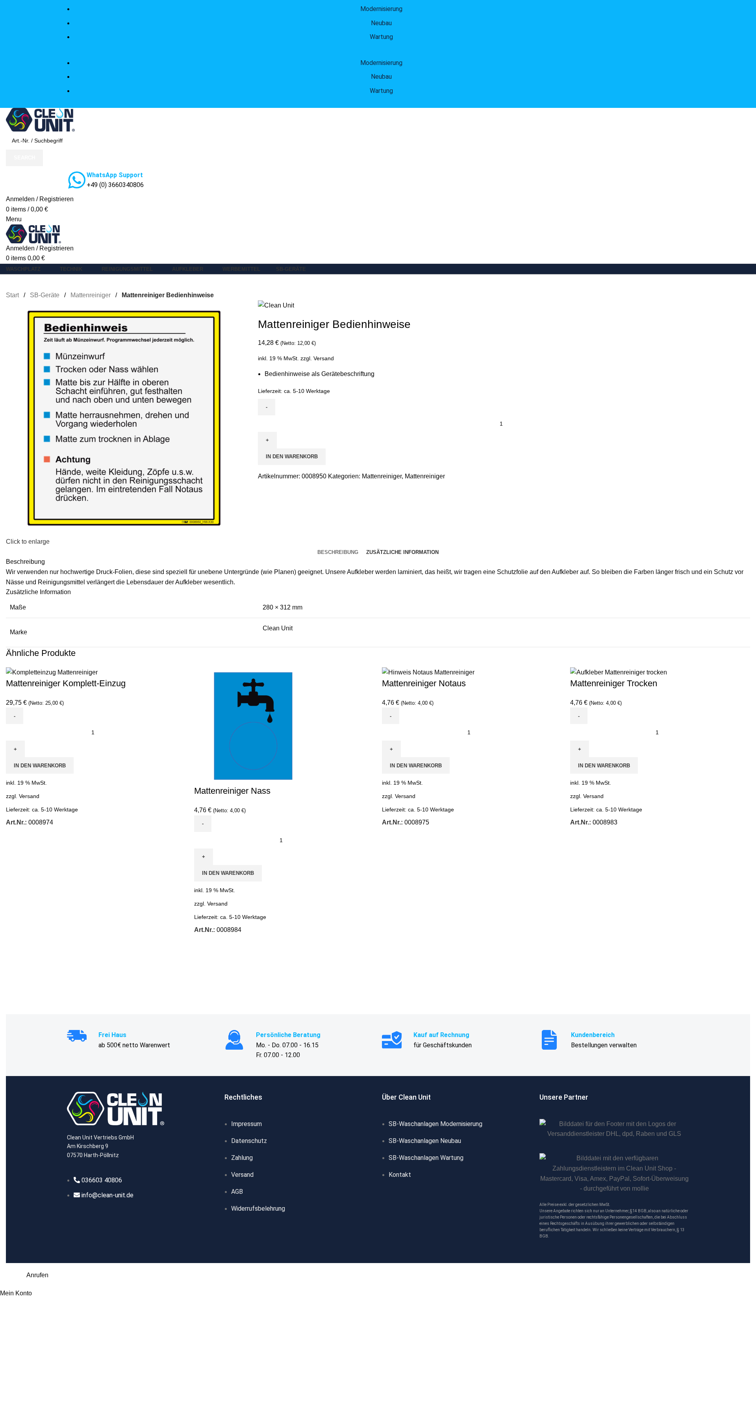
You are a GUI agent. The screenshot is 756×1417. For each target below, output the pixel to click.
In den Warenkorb (292, 456)
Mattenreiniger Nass (232, 791)
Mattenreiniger (91, 295)
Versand (323, 358)
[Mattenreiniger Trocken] (618, 672)
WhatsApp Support (115, 175)
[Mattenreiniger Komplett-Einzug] (52, 672)
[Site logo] (40, 119)
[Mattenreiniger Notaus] (428, 672)
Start (13, 295)
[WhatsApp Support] (77, 180)
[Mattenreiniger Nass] (253, 725)
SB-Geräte (45, 295)
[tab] (337, 552)
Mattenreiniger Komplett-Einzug (66, 683)
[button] (40, 765)
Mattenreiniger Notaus (424, 683)
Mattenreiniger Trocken (613, 683)
